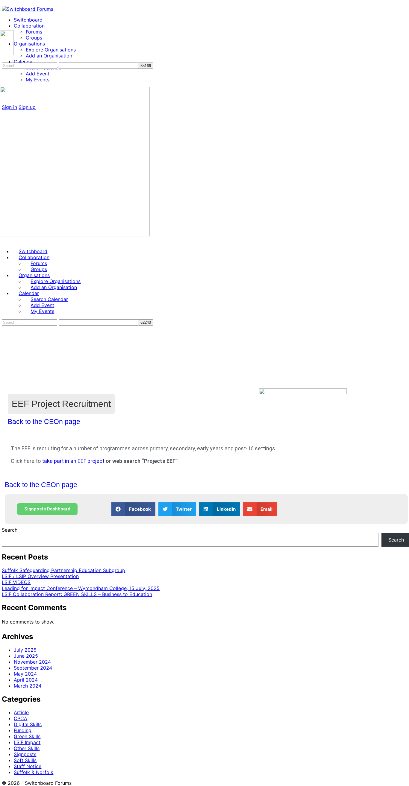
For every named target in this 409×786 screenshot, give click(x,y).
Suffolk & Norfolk (33, 772)
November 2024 (32, 662)
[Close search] (5, 346)
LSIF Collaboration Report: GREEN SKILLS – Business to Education (77, 594)
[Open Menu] (3, 28)
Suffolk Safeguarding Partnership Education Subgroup (63, 570)
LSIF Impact (27, 742)
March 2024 (27, 686)
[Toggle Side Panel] (5, 3)
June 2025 (26, 656)
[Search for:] (30, 65)
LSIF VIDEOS (16, 582)
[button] (133, 509)
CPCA (20, 718)
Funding (22, 730)
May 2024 (25, 674)
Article (21, 712)
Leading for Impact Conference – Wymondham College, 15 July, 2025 (81, 588)
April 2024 (26, 680)
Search (9, 530)
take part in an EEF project (73, 461)
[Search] (3, 59)
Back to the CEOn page (44, 421)
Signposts (25, 754)
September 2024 (33, 668)
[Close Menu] (3, 241)
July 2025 (25, 650)
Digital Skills (28, 724)
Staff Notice (27, 766)
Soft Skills (25, 760)
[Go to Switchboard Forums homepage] (27, 9)
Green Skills (27, 736)
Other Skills (27, 748)
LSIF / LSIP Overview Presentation (40, 576)
